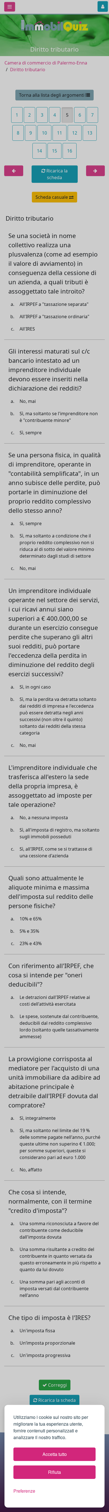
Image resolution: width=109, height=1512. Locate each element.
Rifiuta (54, 1472)
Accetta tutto (54, 1454)
